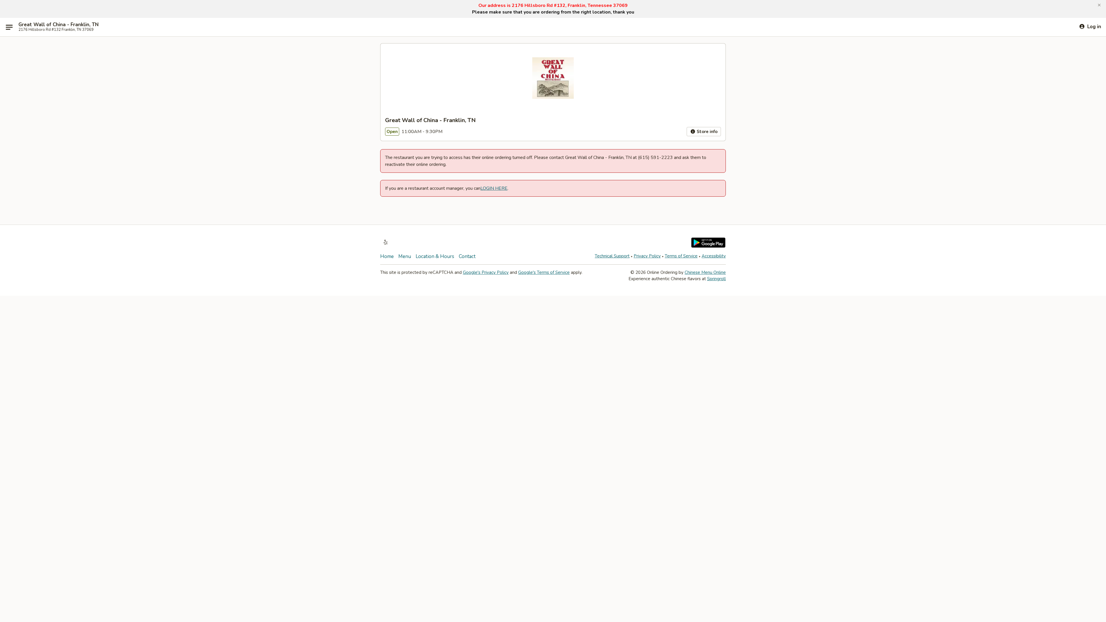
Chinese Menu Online (705, 272)
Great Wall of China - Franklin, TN (58, 25)
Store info (706, 131)
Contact (467, 256)
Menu (404, 256)
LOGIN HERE (493, 188)
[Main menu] (9, 27)
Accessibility (714, 256)
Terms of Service (681, 256)
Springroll (716, 279)
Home (387, 256)
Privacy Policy (647, 256)
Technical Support (612, 256)
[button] (1099, 5)
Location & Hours (435, 256)
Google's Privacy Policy (486, 272)
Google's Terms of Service (544, 272)
